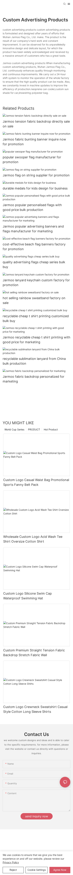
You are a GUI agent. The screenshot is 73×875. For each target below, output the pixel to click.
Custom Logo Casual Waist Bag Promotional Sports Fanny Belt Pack (36, 482)
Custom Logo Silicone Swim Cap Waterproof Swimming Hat (27, 596)
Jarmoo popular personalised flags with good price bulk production (32, 207)
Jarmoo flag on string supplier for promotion (36, 175)
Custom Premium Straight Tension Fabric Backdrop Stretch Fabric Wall (34, 652)
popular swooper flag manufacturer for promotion (32, 159)
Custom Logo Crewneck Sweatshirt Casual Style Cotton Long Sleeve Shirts (35, 709)
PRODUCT (34, 429)
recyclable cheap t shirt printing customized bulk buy (36, 318)
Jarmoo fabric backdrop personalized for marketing (33, 379)
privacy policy (11, 862)
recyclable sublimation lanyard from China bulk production (34, 361)
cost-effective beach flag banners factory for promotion (34, 246)
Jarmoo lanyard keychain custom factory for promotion (36, 282)
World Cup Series (14, 429)
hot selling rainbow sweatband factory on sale (34, 300)
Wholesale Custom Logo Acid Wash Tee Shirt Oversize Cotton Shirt (32, 539)
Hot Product (51, 429)
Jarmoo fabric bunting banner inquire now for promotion (34, 141)
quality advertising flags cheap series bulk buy (34, 264)
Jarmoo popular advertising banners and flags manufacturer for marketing (33, 228)
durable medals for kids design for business (35, 188)
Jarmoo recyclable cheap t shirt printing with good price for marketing (36, 339)
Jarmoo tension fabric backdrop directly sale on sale (36, 124)
